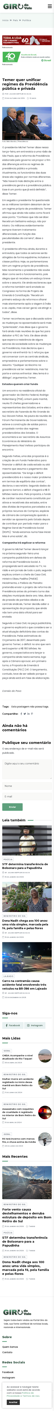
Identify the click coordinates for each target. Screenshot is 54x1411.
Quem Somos (10, 1346)
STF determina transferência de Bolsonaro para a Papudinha (25, 1241)
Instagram (8, 1377)
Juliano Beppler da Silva (20, 94)
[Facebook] (21, 714)
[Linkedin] (28, 714)
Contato (7, 1352)
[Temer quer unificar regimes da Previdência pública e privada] (27, 123)
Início (5, 20)
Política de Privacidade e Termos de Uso (23, 1394)
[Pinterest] (32, 714)
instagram (37, 1025)
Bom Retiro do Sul (15, 916)
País (15, 20)
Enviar (12, 807)
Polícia (8, 859)
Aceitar (13, 1402)
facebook (14, 1025)
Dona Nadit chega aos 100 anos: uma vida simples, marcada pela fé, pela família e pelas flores (25, 924)
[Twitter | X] (25, 714)
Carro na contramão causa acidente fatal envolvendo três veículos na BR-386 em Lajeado (24, 984)
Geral (7, 1050)
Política (26, 20)
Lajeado (8, 976)
